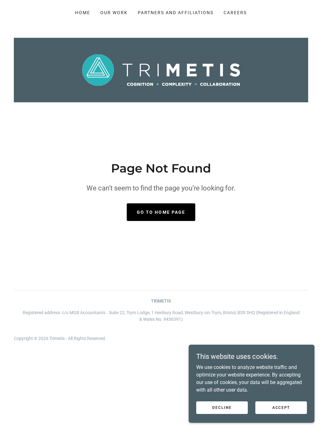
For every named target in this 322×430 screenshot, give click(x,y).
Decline (221, 407)
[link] (161, 70)
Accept (281, 407)
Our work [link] (114, 12)
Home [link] (82, 12)
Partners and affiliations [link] (176, 12)
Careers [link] (235, 12)
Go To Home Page (161, 212)
